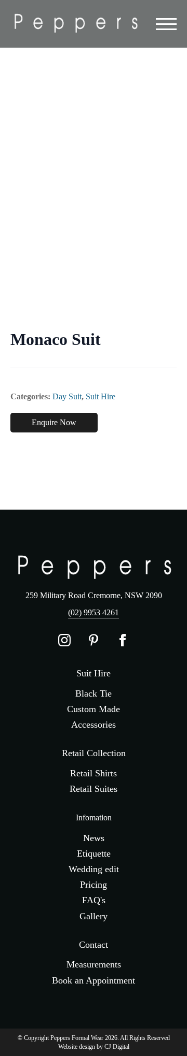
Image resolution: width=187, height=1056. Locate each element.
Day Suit (67, 396)
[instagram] (64, 640)
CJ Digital (116, 1046)
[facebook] (122, 640)
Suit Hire (100, 396)
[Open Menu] (166, 23)
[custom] (93, 640)
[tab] (14, 359)
